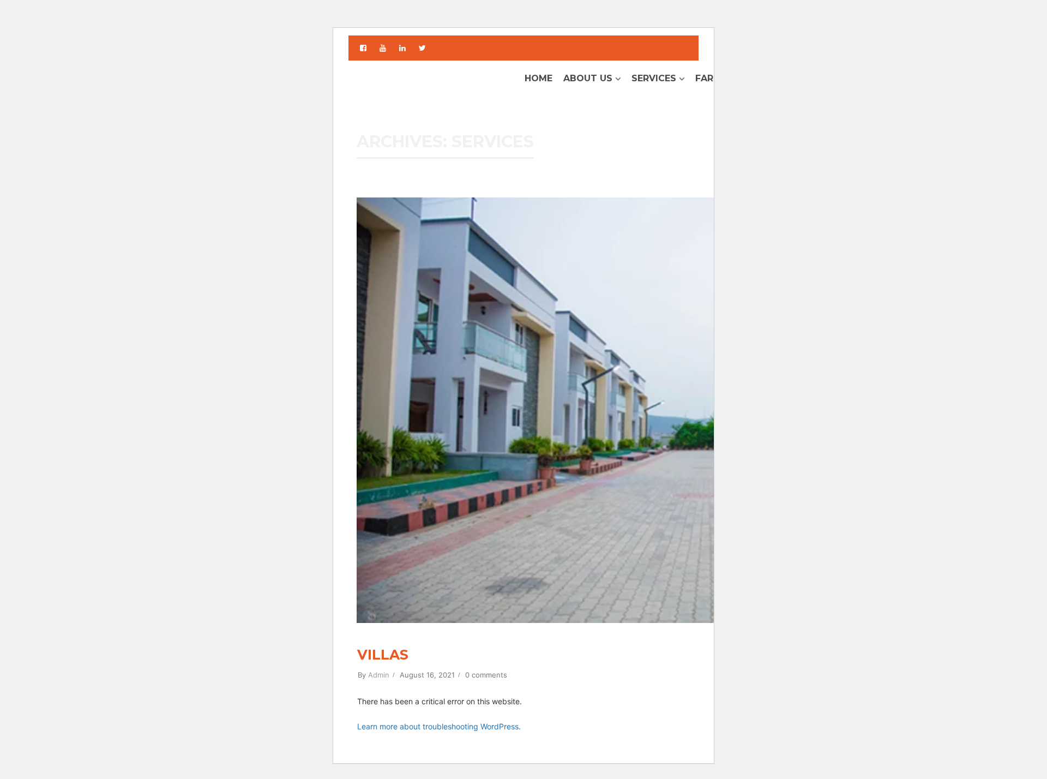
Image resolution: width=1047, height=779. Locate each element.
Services (653, 78)
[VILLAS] (676, 409)
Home (538, 78)
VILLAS (382, 654)
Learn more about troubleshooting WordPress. (439, 726)
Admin (378, 674)
